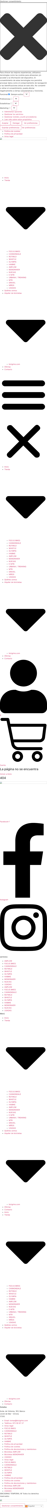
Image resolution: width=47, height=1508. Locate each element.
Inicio (6, 178)
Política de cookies (12, 131)
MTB (10, 280)
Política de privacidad (13, 134)
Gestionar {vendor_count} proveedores (20, 117)
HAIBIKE (12, 264)
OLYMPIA (12, 262)
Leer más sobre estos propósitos (18, 119)
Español (31, 1506)
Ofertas (7, 367)
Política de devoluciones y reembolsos (20, 1449)
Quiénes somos (10, 290)
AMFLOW (12, 267)
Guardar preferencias (10, 127)
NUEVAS (12, 272)
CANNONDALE (15, 254)
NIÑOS (11, 285)
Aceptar (5, 123)
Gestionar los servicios (13, 114)
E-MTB (11, 275)
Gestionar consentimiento (12, 1506)
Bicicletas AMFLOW (12, 1452)
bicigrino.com (14, 364)
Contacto (8, 369)
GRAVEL (12, 283)
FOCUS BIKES (14, 251)
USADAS (12, 288)
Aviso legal (8, 136)
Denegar (16, 123)
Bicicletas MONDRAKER (14, 1454)
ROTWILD (13, 256)
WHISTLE (12, 259)
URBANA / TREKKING (17, 277)
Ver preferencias (30, 123)
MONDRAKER (14, 270)
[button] (23, 37)
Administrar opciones (13, 112)
